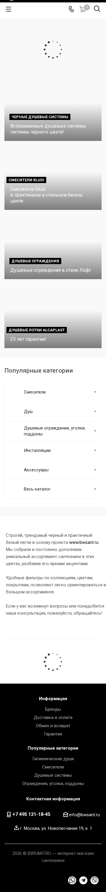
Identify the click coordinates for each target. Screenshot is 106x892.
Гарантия (53, 734)
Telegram (72, 880)
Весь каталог (37, 489)
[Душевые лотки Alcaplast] (53, 316)
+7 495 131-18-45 (31, 814)
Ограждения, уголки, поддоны (53, 783)
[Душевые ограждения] (53, 247)
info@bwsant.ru (84, 814)
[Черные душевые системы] (53, 109)
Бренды (53, 709)
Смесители (53, 767)
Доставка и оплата (53, 717)
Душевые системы (53, 775)
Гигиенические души (53, 758)
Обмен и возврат (53, 725)
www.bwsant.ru (83, 542)
